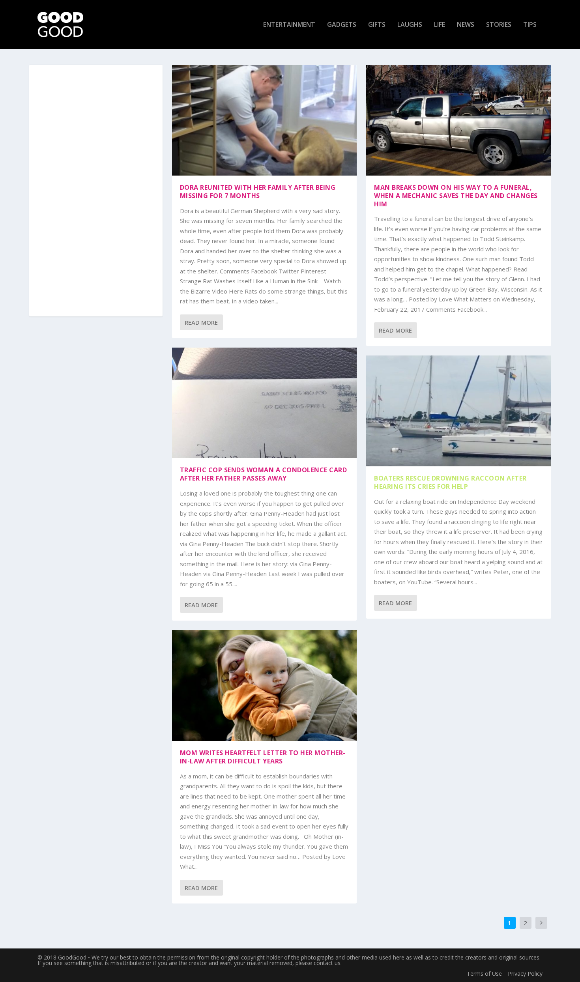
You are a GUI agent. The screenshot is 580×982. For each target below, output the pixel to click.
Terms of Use (484, 973)
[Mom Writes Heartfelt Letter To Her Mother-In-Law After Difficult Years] (264, 685)
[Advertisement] (96, 191)
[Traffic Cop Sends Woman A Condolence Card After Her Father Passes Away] (264, 403)
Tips (530, 25)
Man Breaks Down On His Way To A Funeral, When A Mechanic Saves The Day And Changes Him (456, 195)
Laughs (409, 25)
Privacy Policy (525, 973)
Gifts (376, 25)
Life (439, 25)
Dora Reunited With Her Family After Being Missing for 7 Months (258, 191)
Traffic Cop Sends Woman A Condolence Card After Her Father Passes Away (263, 474)
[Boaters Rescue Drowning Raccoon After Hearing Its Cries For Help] (458, 410)
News (465, 25)
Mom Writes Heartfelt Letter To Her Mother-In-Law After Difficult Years (263, 756)
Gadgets (341, 25)
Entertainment (289, 25)
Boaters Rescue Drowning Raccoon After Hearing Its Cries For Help (450, 482)
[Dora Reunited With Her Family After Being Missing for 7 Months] (264, 120)
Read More (201, 322)
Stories (498, 25)
